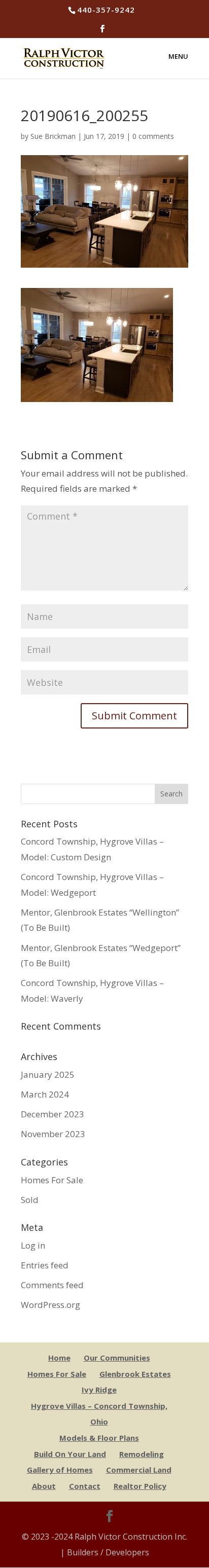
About (44, 1486)
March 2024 (45, 1094)
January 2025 (48, 1074)
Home (59, 1358)
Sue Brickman (53, 136)
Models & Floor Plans (99, 1438)
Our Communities (117, 1358)
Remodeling (141, 1454)
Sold (30, 1200)
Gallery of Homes (60, 1470)
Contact (84, 1486)
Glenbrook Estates (135, 1374)
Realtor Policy (140, 1486)
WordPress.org (50, 1304)
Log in (33, 1245)
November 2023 (53, 1134)
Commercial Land (138, 1470)
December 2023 (52, 1114)
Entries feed (44, 1265)
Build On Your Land (70, 1454)
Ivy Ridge (99, 1389)
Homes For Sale (52, 1180)
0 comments (153, 136)
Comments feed (52, 1285)
